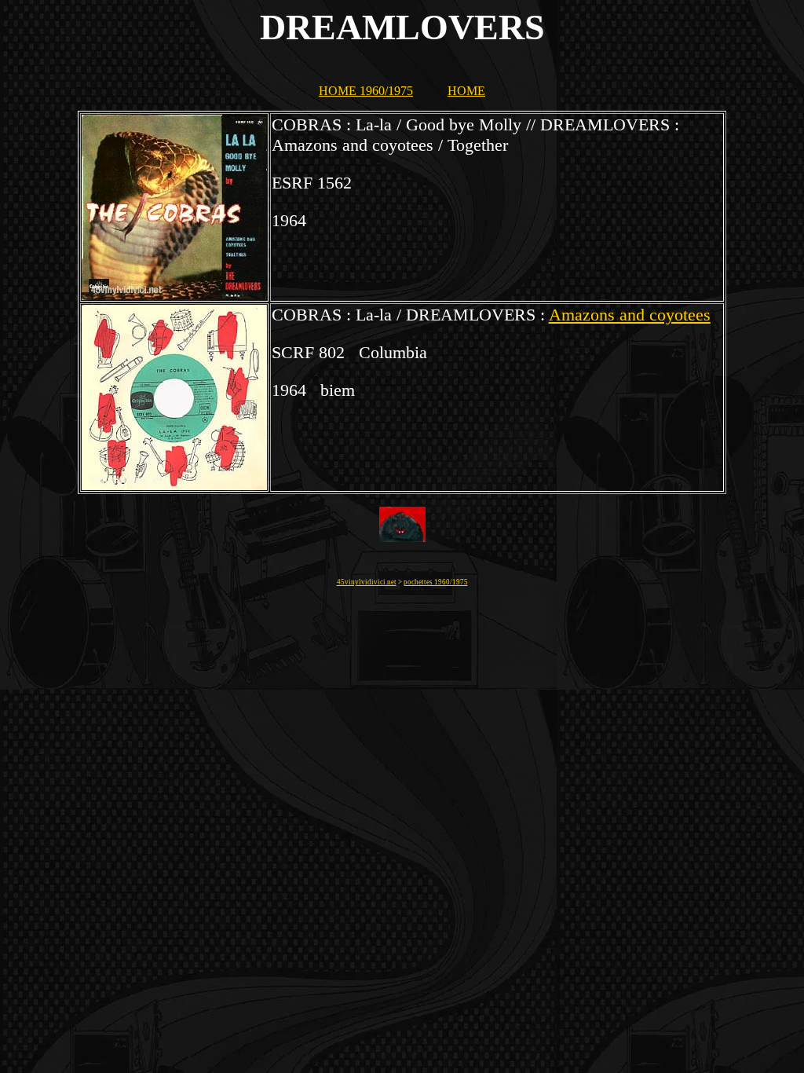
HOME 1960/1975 (366, 90)
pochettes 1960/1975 (436, 582)
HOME (466, 90)
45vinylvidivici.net (367, 582)
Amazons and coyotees (630, 314)
